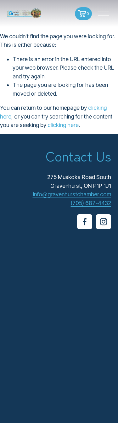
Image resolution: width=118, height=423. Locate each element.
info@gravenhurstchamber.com (72, 194)
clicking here (63, 125)
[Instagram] (103, 221)
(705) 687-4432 (91, 203)
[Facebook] (84, 221)
